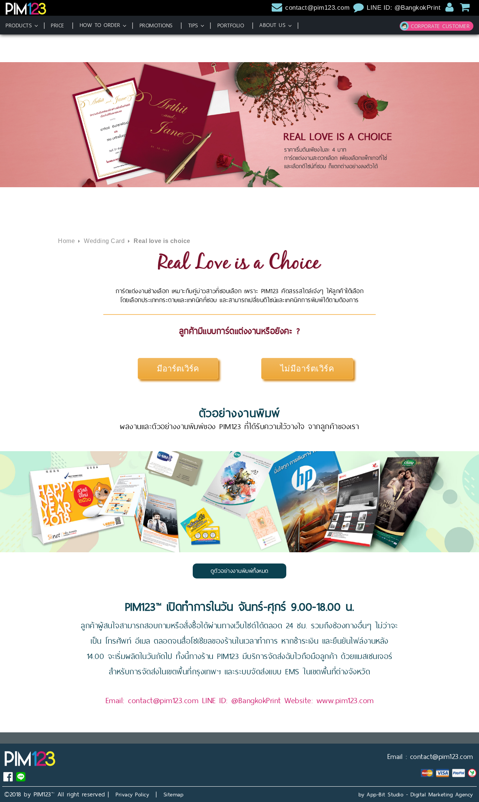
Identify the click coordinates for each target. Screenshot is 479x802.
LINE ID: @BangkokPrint (405, 7)
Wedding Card (104, 241)
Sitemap (174, 794)
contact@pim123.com (317, 7)
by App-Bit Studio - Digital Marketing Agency (416, 794)
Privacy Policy (132, 794)
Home (66, 241)
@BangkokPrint (256, 700)
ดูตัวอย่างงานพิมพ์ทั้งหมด (240, 570)
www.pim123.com (345, 700)
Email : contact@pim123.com (430, 756)
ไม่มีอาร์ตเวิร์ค (307, 368)
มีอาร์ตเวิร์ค (178, 368)
